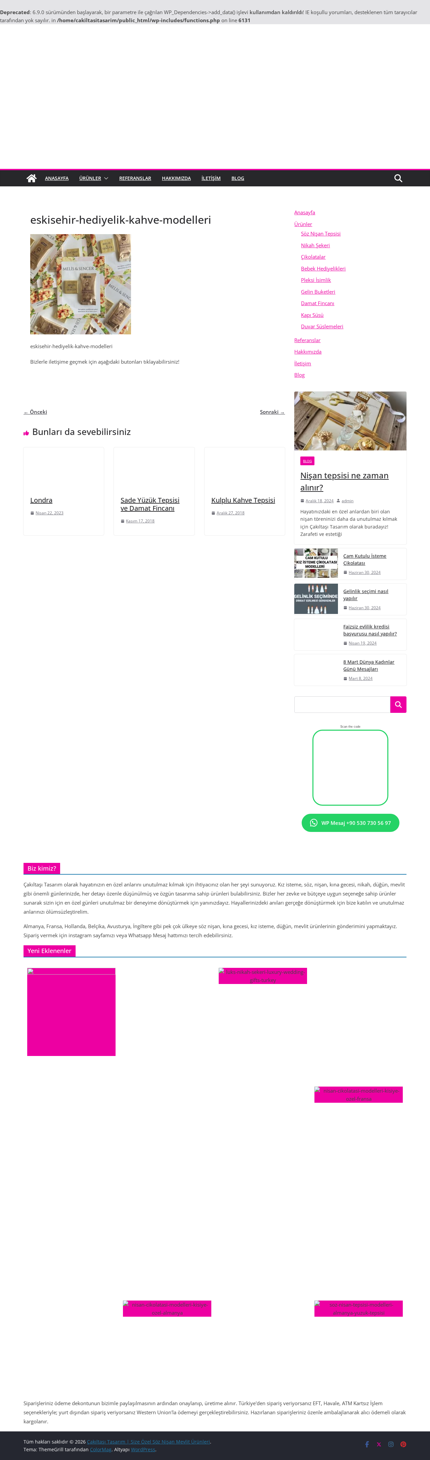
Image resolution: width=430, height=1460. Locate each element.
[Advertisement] (215, 118)
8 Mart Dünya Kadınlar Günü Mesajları (368, 665)
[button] (105, 178)
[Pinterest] (154, 378)
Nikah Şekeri (315, 245)
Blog (237, 178)
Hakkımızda (176, 178)
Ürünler (90, 178)
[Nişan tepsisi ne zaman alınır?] (350, 421)
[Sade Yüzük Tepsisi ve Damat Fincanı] (154, 451)
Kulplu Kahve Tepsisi (243, 500)
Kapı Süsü (312, 315)
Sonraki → (272, 411)
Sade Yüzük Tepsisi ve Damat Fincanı (150, 504)
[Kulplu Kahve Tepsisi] (245, 451)
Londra (41, 500)
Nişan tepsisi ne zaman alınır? (344, 481)
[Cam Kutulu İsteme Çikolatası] (316, 564)
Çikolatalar (313, 256)
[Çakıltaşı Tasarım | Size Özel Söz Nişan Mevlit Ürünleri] (32, 178)
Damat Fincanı (317, 303)
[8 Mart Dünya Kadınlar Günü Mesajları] (316, 670)
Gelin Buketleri (318, 291)
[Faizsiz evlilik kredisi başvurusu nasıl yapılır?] (316, 634)
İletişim (211, 178)
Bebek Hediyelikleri (323, 268)
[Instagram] (129, 378)
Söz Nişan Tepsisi (321, 233)
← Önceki (35, 411)
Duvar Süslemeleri (322, 326)
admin (347, 501)
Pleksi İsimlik (316, 280)
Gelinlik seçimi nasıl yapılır (365, 594)
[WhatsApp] (179, 378)
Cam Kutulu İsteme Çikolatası (364, 559)
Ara (398, 704)
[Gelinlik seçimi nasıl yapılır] (316, 599)
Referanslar (135, 178)
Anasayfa (57, 178)
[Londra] (64, 451)
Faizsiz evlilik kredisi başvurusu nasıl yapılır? (370, 630)
